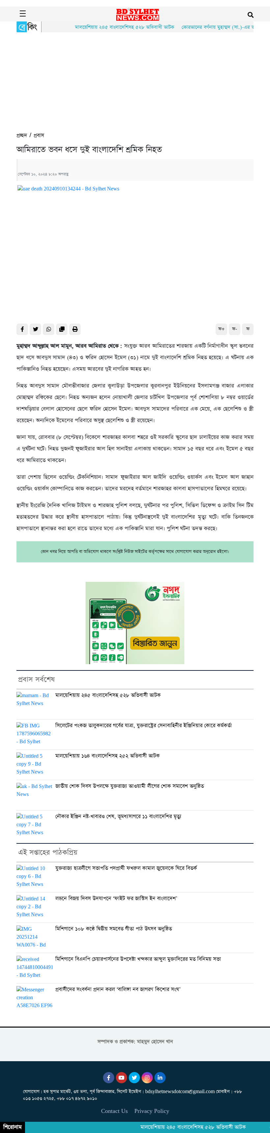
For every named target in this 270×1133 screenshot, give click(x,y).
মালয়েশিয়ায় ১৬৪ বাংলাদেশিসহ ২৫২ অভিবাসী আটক (107, 756)
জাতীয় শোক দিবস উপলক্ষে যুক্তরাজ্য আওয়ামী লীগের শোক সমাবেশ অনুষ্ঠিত (129, 786)
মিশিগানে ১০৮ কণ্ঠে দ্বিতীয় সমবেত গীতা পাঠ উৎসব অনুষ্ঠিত (113, 929)
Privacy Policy (151, 1111)
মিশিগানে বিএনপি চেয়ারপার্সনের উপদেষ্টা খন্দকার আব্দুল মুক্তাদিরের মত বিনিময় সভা (138, 959)
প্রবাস (39, 135)
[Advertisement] (135, 82)
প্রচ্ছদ (21, 135)
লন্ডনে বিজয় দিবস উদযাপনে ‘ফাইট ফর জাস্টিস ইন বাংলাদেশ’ (116, 898)
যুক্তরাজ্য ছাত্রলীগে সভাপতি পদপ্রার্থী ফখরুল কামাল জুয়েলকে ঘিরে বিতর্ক (126, 868)
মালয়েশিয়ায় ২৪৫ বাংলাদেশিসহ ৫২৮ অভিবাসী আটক (114, 27)
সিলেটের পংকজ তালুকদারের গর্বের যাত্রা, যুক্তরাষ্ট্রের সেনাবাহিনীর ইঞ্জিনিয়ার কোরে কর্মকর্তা (143, 725)
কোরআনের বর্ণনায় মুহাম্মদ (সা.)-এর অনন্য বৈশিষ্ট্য (218, 27)
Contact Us (114, 1111)
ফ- (234, 329)
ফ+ (221, 329)
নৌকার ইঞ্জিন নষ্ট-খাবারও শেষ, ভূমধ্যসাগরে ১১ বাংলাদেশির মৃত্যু (118, 816)
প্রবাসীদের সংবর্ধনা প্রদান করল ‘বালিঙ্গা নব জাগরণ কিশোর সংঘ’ (117, 989)
